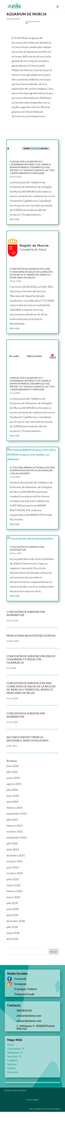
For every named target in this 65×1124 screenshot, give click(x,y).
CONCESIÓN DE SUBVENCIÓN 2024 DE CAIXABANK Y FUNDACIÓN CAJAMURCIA (30, 659)
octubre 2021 (14, 861)
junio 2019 (12, 909)
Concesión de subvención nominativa (25, 613)
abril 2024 (12, 801)
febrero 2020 (14, 891)
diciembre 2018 (15, 921)
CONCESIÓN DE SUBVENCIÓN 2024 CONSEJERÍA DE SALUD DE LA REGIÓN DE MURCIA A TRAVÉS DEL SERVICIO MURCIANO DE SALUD (30, 687)
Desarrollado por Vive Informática (44, 1108)
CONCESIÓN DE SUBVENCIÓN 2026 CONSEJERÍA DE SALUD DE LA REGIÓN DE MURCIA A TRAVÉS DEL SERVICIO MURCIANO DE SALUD (31, 273)
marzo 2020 (13, 885)
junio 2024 (12, 795)
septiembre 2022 (16, 837)
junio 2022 (12, 849)
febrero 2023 (14, 825)
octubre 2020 (14, 873)
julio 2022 (12, 843)
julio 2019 (12, 903)
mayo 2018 (12, 932)
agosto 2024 (13, 783)
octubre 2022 (14, 831)
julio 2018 (12, 927)
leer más (15, 219)
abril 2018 (12, 939)
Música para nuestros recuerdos (30, 635)
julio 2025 (12, 771)
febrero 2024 (14, 807)
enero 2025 (13, 777)
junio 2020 (12, 879)
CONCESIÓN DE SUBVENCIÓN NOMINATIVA (25, 715)
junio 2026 (12, 766)
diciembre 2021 (15, 855)
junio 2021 (12, 867)
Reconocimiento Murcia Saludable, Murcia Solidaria (27, 738)
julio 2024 (12, 789)
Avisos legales (32, 1099)
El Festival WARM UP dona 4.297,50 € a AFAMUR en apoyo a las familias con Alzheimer (32, 470)
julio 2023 (12, 819)
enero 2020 (13, 897)
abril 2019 (12, 915)
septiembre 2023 (16, 813)
